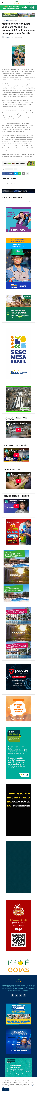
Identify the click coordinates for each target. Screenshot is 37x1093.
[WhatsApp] (19, 173)
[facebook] (12, 995)
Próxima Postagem (29, 202)
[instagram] (24, 995)
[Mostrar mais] (27, 173)
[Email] (23, 173)
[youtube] (20, 995)
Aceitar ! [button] (5, 1090)
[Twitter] (16, 173)
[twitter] (16, 995)
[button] (2, 2)
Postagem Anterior (8, 202)
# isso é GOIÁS (14, 20)
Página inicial (5, 20)
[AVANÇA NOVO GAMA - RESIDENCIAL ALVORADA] (18, 308)
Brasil (15, 169)
